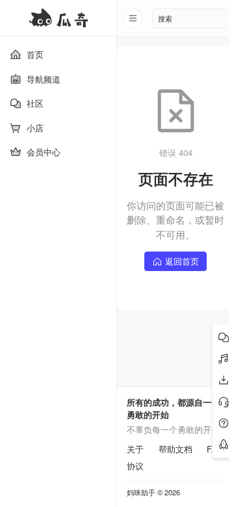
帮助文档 (175, 449)
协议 (135, 466)
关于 (135, 449)
